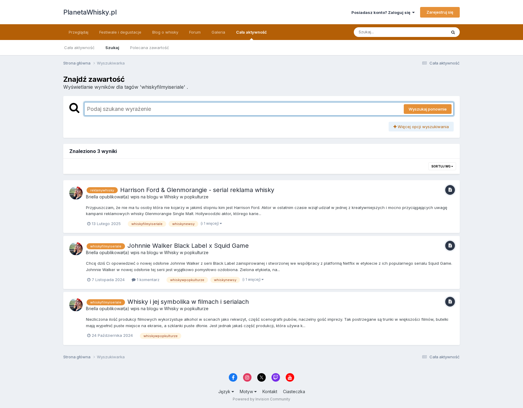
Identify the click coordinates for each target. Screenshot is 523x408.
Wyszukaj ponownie (428, 109)
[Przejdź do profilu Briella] (76, 193)
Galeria (218, 32)
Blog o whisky (165, 32)
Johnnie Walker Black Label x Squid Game (188, 245)
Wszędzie (429, 32)
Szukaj (112, 47)
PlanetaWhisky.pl (90, 12)
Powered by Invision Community (261, 399)
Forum (195, 32)
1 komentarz (148, 279)
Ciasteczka (294, 391)
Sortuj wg (441, 166)
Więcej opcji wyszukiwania (422, 126)
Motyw (247, 391)
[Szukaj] (453, 32)
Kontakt (269, 391)
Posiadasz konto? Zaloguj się (381, 12)
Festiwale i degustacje (120, 32)
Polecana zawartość (149, 47)
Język (225, 391)
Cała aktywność (251, 32)
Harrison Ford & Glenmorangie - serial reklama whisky (197, 190)
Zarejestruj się (439, 12)
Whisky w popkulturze (186, 196)
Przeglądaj (78, 32)
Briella (92, 196)
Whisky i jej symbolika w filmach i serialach (188, 301)
